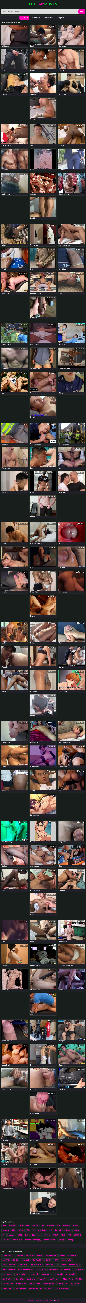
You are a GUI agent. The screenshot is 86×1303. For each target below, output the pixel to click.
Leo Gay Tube (58, 1274)
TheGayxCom (8, 1284)
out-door (46, 1235)
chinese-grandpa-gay (33, 1240)
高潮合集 (77, 1235)
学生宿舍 (66, 1225)
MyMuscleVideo (62, 1288)
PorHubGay (65, 1269)
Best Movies (36, 18)
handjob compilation (62, 1230)
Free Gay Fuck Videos (68, 1255)
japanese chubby (9, 1230)
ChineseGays (68, 1279)
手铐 (28, 1230)
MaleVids (6, 1260)
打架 (69, 1235)
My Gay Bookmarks (25, 1269)
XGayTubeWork (37, 1265)
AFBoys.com (55, 1279)
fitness (11, 1235)
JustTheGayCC (74, 1265)
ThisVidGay (43, 1279)
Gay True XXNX (52, 1260)
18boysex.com (20, 1288)
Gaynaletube (21, 1284)
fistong (70, 1240)
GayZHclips (31, 1279)
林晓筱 (55, 1235)
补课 (63, 1235)
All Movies (24, 18)
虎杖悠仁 (35, 1225)
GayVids (63, 1265)
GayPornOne (7, 1279)
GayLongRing (21, 1274)
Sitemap (57, 1300)
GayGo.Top (54, 1269)
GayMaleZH (62, 1284)
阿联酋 (19, 1235)
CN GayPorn (18, 1255)
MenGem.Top (51, 1265)
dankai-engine (49, 1240)
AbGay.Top (49, 1288)
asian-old (6, 1240)
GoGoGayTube (34, 1284)
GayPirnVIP (74, 1284)
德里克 (75, 1225)
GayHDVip (20, 1279)
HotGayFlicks (34, 1274)
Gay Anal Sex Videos (34, 1255)
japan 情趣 (42, 1230)
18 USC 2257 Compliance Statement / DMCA (40, 1300)
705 (4, 1235)
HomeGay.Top (66, 1260)
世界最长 (61, 1240)
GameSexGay (78, 1269)
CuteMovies (43, 4)
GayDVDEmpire (9, 1269)
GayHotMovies (50, 1255)
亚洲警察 (12, 1225)
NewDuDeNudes (35, 1288)
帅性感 (76, 1230)
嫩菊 (26, 1235)
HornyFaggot (7, 1274)
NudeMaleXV (23, 1265)
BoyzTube (46, 1274)
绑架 (4, 1225)
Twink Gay (7, 1255)
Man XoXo (26, 1260)
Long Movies (48, 18)
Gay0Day (79, 1279)
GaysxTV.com (41, 1269)
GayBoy (16, 1260)
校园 (50, 1230)
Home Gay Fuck (9, 1265)
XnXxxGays (7, 1288)
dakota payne (24, 1225)
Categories (60, 18)
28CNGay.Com (49, 1284)
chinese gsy (35, 1235)
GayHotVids (70, 1274)
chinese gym (17, 1240)
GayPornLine (37, 1260)
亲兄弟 (20, 1230)
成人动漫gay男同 (53, 1225)
